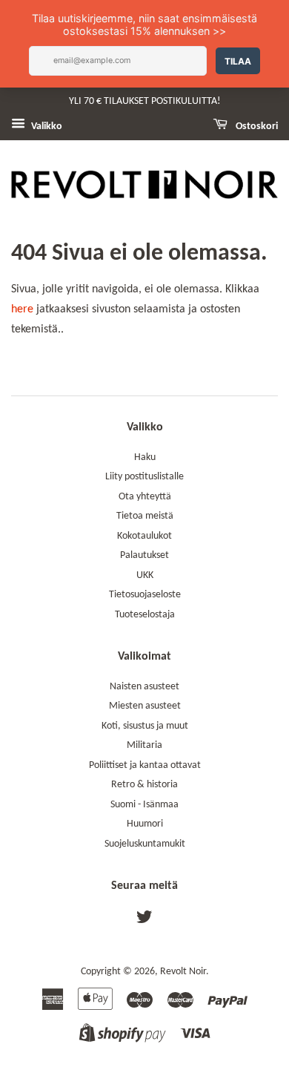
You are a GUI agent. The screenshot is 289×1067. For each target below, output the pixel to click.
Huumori (145, 824)
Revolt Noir (183, 971)
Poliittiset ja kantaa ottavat (145, 765)
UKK (144, 575)
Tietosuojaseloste (145, 595)
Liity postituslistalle (144, 477)
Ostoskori (255, 126)
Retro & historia (144, 784)
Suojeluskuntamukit (144, 844)
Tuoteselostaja (145, 615)
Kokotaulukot (144, 536)
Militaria (144, 745)
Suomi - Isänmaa (144, 805)
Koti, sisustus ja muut (145, 726)
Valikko (45, 126)
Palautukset (144, 555)
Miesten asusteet (145, 706)
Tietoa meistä (144, 516)
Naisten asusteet (144, 687)
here (22, 309)
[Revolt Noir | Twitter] (144, 920)
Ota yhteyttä (145, 497)
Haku (145, 457)
